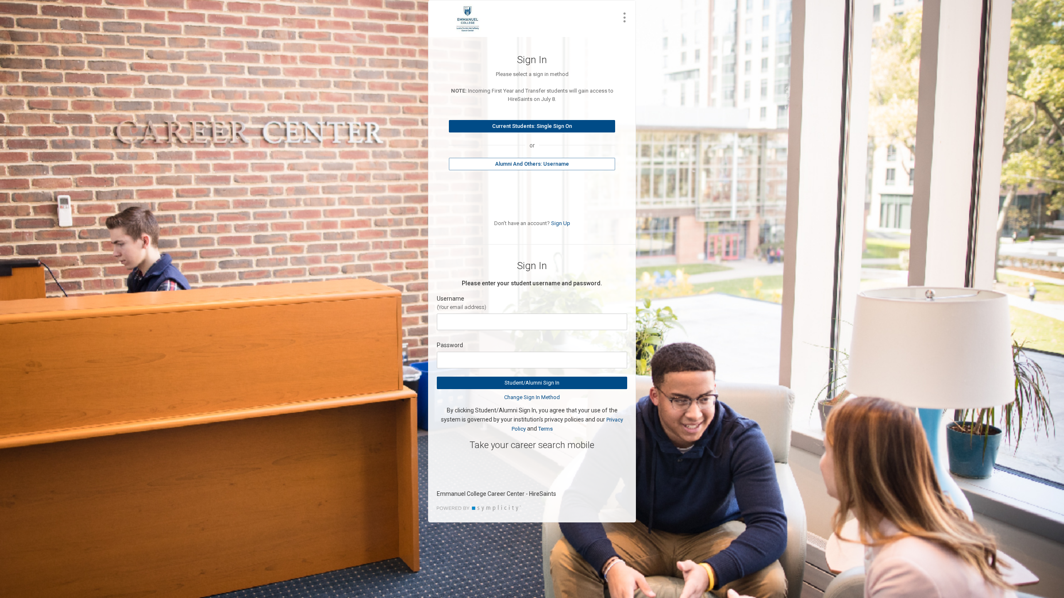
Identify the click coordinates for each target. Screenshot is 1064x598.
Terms (545, 429)
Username (450, 298)
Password (450, 345)
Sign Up (560, 223)
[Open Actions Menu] (624, 17)
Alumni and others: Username (532, 164)
